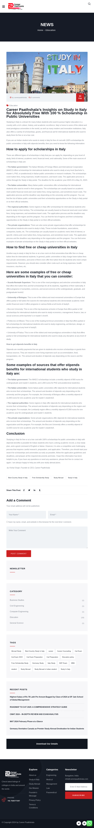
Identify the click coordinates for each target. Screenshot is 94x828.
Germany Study (38, 663)
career (50, 651)
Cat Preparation (52, 657)
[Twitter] (78, 823)
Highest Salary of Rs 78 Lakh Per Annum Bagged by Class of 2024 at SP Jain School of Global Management (46, 698)
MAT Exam (63, 663)
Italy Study (51, 663)
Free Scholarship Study (40, 478)
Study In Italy (72, 478)
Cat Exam (78, 651)
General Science (17, 623)
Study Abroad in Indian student (46, 669)
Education (50, 30)
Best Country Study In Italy (18, 478)
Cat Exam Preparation (35, 657)
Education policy (68, 657)
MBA (73, 663)
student (14, 669)
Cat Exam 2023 (17, 657)
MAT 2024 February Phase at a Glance (26, 721)
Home (40, 30)
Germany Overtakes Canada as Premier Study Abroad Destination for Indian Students (47, 729)
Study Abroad (58, 478)
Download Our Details (47, 744)
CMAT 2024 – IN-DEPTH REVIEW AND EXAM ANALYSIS (34, 714)
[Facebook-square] (84, 823)
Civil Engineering (17, 606)
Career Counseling (64, 651)
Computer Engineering (19, 612)
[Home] (13, 774)
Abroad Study (16, 651)
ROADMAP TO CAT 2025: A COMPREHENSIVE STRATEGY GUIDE (38, 707)
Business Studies (17, 600)
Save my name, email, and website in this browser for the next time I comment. (40, 522)
